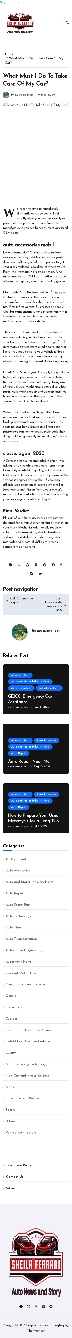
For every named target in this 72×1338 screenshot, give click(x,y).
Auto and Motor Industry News (30, 681)
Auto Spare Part (18, 904)
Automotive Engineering (24, 950)
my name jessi (48, 631)
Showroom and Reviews (23, 1098)
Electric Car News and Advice (29, 1030)
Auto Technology (21, 688)
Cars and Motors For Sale (25, 984)
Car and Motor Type (21, 973)
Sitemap (12, 1188)
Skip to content (11, 2)
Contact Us (14, 1176)
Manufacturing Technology (26, 1064)
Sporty (10, 1110)
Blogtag (58, 1325)
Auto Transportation (21, 939)
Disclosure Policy (19, 1165)
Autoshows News (49, 688)
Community (14, 1007)
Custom (11, 1018)
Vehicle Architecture (21, 1132)
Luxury (11, 1053)
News (10, 1087)
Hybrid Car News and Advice (28, 1041)
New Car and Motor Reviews (28, 1075)
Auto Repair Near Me (28, 761)
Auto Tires (13, 927)
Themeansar (36, 1330)
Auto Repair (18, 753)
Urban (10, 1121)
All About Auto (20, 675)
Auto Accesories (46, 740)
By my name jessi (22, 94)
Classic (11, 996)
